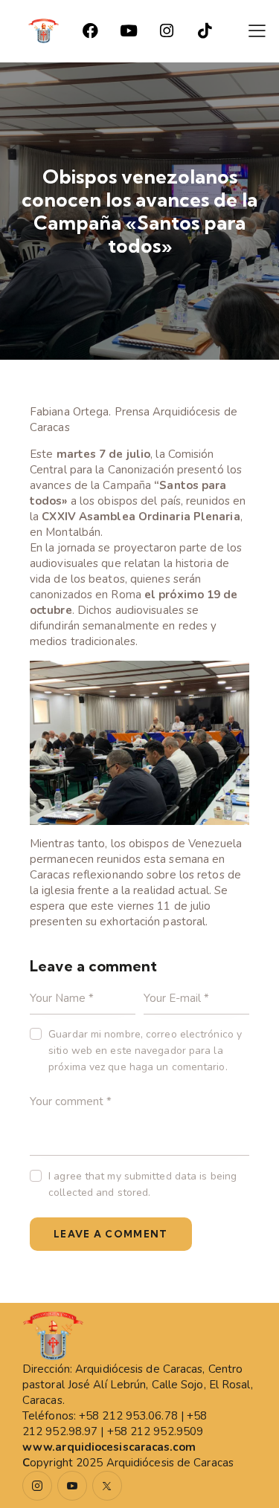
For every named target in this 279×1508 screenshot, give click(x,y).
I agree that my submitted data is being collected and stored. (142, 1184)
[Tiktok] (204, 31)
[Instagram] (167, 31)
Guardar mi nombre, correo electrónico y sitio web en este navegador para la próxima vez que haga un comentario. (145, 1050)
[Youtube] (129, 31)
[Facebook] (91, 31)
